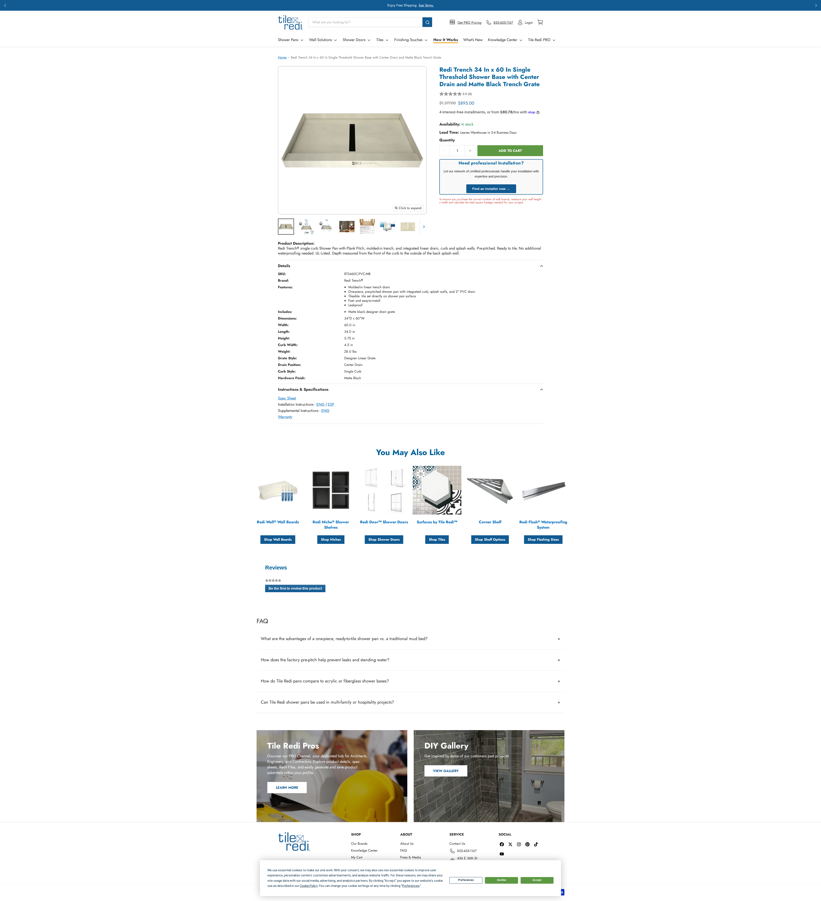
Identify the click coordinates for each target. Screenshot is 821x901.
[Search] (427, 22)
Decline (501, 880)
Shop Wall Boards (278, 539)
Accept (537, 880)
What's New (473, 40)
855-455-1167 (467, 850)
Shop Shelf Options (490, 539)
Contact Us (457, 843)
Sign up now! (451, 5)
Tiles (379, 40)
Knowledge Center (502, 40)
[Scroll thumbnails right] (423, 227)
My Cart (356, 857)
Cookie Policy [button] (308, 886)
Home (282, 57)
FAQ (403, 850)
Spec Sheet (287, 398)
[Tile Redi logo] (290, 22)
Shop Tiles (437, 539)
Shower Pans (288, 40)
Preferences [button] (410, 886)
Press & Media (410, 857)
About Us (406, 843)
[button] (5, 5)
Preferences (466, 880)
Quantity (447, 140)
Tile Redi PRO (539, 40)
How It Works (445, 40)
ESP (331, 404)
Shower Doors (354, 40)
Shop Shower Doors (384, 539)
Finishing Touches (408, 40)
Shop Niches (331, 539)
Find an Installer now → (491, 189)
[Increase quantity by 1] (470, 150)
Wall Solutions (320, 40)
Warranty (285, 417)
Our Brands (359, 843)
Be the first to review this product (297, 589)
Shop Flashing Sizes (543, 539)
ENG (320, 404)
